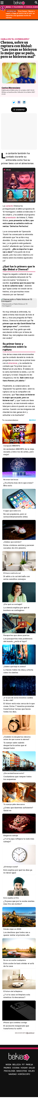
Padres (7, 1067)
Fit (23, 1064)
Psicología (9, 1070)
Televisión (18, 7)
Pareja (29, 1064)
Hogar (24, 1067)
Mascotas (21, 1070)
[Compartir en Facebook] (19, 102)
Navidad (13, 1074)
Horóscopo (24, 1074)
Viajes (31, 1070)
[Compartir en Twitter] (14, 102)
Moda (8, 1064)
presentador (11, 217)
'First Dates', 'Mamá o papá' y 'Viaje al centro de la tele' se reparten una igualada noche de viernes (20, 14)
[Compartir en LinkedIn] (24, 102)
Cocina (16, 1067)
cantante (9, 205)
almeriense (12, 363)
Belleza (16, 1064)
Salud (32, 1067)
